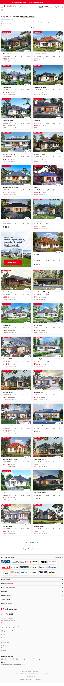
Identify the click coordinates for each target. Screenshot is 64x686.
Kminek (36, 187)
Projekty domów (6, 13)
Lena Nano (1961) (39, 154)
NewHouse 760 (7, 221)
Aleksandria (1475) (40, 459)
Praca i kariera (5, 650)
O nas (2, 639)
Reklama (3, 647)
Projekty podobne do (18, 16)
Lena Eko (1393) (13, 13)
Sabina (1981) (7, 87)
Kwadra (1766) (7, 426)
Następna (31, 542)
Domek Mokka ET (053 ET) (11, 187)
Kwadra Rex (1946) (40, 221)
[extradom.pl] (10, 6)
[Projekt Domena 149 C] (48, 414)
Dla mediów (4, 652)
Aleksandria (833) (8, 392)
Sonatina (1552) (39, 526)
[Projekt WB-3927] (48, 242)
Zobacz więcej (57, 557)
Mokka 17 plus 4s (39, 359)
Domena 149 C (38, 426)
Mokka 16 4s (38, 325)
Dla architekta (4, 642)
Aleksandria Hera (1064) (10, 459)
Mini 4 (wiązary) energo (10, 292)
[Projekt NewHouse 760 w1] (48, 480)
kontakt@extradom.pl (9, 620)
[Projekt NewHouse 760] (16, 209)
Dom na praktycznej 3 (40, 54)
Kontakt (3, 637)
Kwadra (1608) (7, 526)
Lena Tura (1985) (8, 121)
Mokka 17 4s (7, 325)
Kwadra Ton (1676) (9, 154)
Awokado (37, 121)
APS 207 (5, 493)
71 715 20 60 (44, 6)
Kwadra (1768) (7, 359)
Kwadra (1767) (39, 392)
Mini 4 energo (7, 54)
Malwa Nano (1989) (40, 87)
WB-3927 (37, 254)
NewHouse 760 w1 (40, 493)
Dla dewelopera (5, 644)
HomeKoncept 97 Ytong (41, 292)
